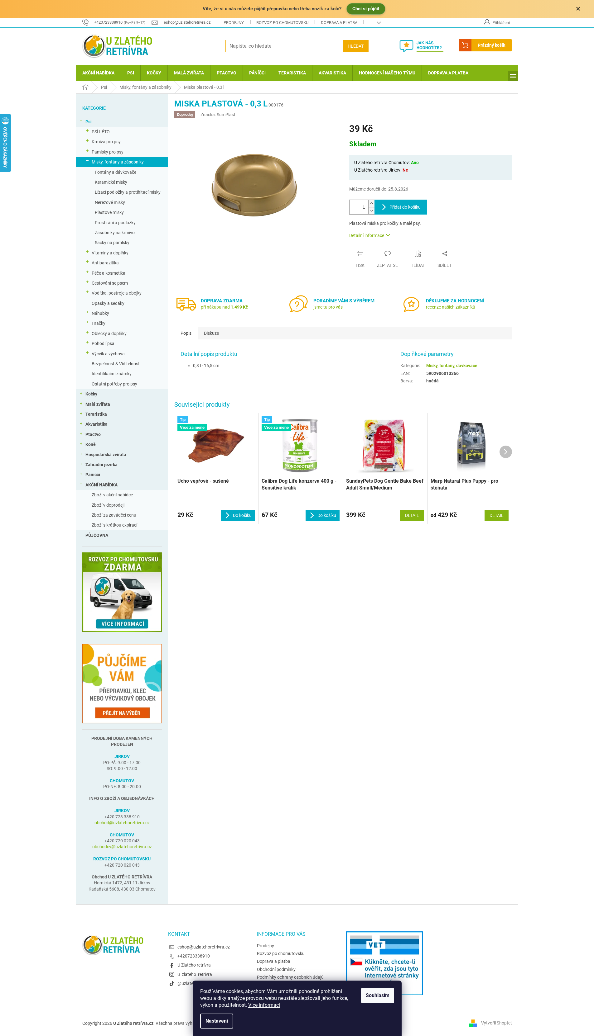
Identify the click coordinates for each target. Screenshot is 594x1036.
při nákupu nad (224, 307)
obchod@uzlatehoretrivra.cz (122, 822)
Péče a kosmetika (108, 273)
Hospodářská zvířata (105, 454)
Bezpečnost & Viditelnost (116, 363)
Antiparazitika (105, 262)
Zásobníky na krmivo (115, 232)
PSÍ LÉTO (101, 131)
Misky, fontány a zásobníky (118, 161)
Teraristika (96, 414)
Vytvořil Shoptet (496, 1022)
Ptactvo (93, 434)
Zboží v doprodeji (108, 505)
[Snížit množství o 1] (371, 210)
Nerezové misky (110, 202)
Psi (88, 121)
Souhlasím (377, 995)
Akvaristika (96, 424)
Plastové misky (109, 212)
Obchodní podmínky (276, 969)
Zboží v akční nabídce (112, 494)
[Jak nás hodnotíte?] (426, 46)
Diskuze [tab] (211, 333)
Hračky (98, 323)
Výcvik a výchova (108, 353)
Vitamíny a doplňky (110, 252)
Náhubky (100, 313)
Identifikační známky (112, 373)
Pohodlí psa (103, 343)
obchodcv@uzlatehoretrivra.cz (122, 846)
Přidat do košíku (405, 207)
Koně (90, 444)
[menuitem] (98, 73)
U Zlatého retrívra (194, 965)
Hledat (356, 46)
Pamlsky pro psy (107, 151)
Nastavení (216, 1021)
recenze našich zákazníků (450, 307)
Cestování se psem (110, 283)
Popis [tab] (186, 333)
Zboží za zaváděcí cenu (114, 515)
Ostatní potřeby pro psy (114, 383)
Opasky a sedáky (108, 303)
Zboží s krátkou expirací (114, 525)
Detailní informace (366, 235)
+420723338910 (193, 955)
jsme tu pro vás (328, 307)
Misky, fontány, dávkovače (451, 365)
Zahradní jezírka (101, 464)
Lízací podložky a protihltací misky (128, 192)
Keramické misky (111, 182)
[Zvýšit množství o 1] (371, 203)
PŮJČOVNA (96, 535)
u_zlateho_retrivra (194, 974)
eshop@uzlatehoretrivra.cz (203, 946)
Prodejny (234, 22)
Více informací (264, 1005)
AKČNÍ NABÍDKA (101, 484)
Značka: (217, 114)
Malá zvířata (97, 404)
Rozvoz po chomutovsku (282, 22)
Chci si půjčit (365, 9)
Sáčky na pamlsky (112, 242)
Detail (412, 515)
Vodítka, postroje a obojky (117, 293)
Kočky (91, 393)
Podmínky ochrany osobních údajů (290, 977)
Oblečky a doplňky (109, 333)
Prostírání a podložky (115, 222)
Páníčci (92, 474)
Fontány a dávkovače (115, 172)
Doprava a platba (339, 22)
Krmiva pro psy (106, 141)
